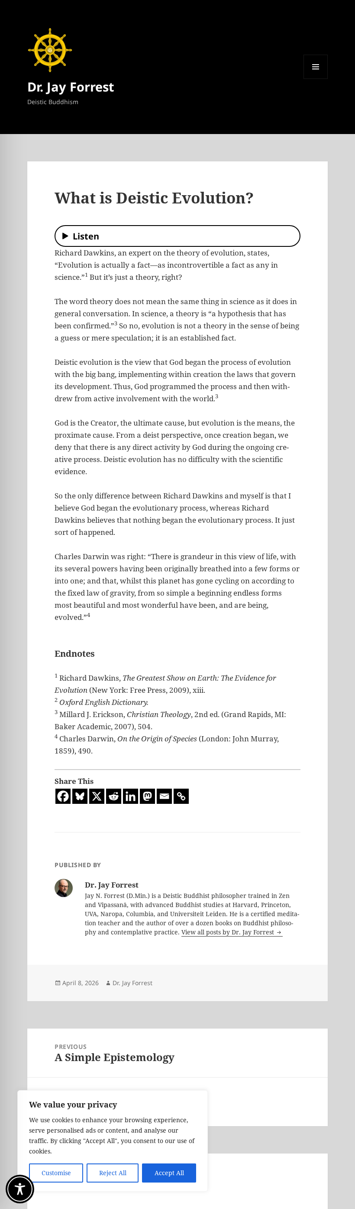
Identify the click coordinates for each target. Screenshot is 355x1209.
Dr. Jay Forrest (70, 86)
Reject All (112, 1173)
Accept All (169, 1173)
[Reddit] (113, 796)
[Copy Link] (181, 796)
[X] (96, 796)
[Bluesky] (79, 796)
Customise (56, 1173)
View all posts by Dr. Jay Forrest (228, 932)
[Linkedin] (130, 796)
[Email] (164, 796)
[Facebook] (63, 796)
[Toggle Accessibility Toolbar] (19, 1189)
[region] (112, 1141)
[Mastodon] (147, 796)
